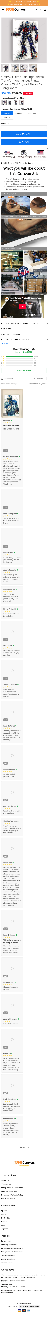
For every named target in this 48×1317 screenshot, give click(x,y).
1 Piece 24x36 (31, 113)
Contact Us (6, 1184)
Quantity (5, 123)
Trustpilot (5, 343)
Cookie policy (6, 1263)
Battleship (5, 1218)
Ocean (4, 1225)
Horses (4, 1221)
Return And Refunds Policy (12, 1195)
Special (4, 1210)
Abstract (5, 1214)
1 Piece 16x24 (26, 109)
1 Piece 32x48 (7, 118)
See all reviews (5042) (24, 352)
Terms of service (8, 1255)
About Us (5, 1180)
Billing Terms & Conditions (12, 1187)
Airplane (4, 1229)
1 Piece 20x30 (19, 113)
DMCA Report (13, 1306)
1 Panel (23, 98)
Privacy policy (6, 1241)
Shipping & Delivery (9, 1191)
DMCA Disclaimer (8, 1198)
